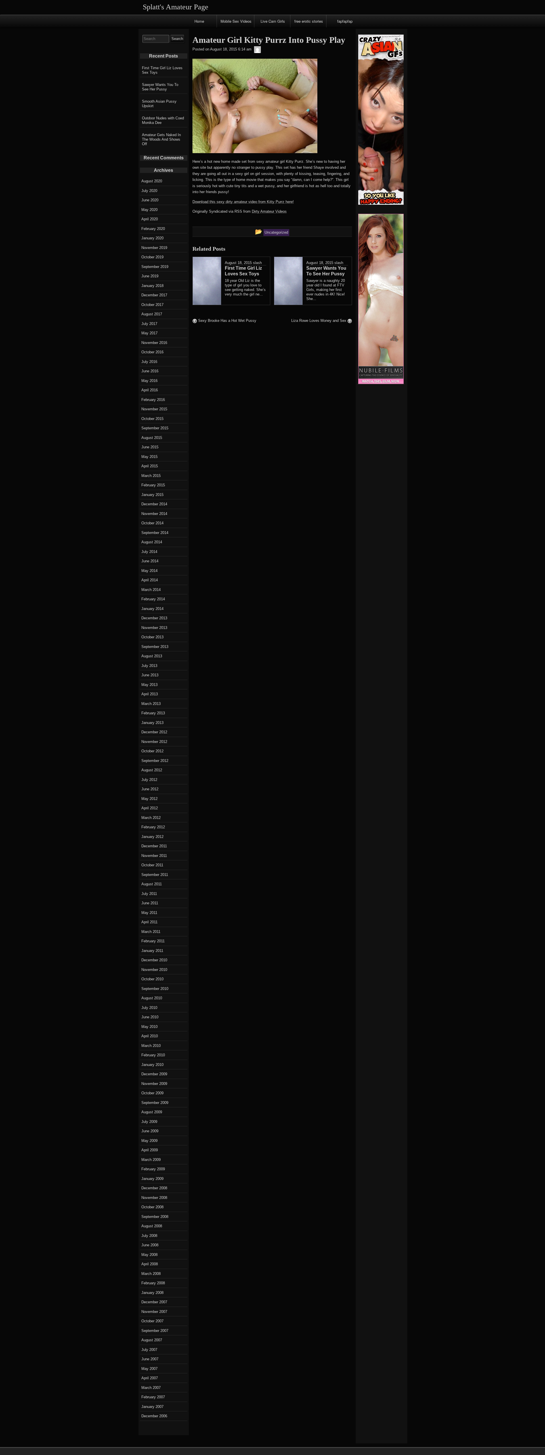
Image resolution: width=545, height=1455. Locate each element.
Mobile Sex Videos (236, 21)
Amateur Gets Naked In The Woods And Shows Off (161, 139)
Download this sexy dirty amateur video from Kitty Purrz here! (243, 202)
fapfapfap (345, 21)
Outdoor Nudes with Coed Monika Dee (163, 120)
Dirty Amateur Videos (269, 211)
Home (199, 21)
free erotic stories (308, 21)
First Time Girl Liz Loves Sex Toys (162, 70)
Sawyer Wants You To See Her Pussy (160, 87)
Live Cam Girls (273, 21)
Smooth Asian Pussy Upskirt (159, 103)
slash (257, 263)
